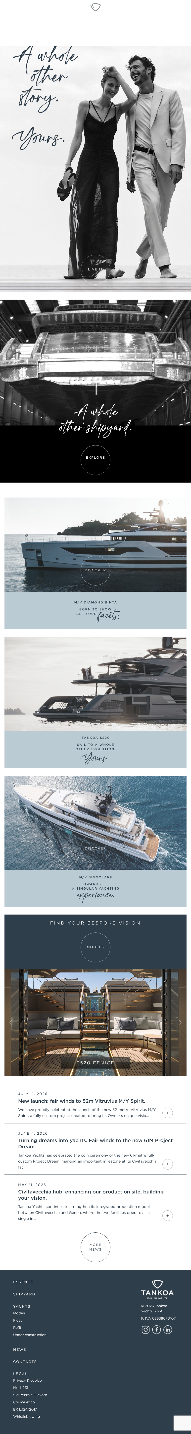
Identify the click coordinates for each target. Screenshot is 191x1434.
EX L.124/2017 (25, 1409)
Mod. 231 (20, 1388)
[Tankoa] (95, 7)
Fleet (17, 1320)
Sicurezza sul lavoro (30, 1395)
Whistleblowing (26, 1417)
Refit (17, 1328)
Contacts (25, 1362)
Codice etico (24, 1402)
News (19, 1349)
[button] (11, 1022)
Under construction (30, 1335)
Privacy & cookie (27, 1380)
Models (19, 1313)
